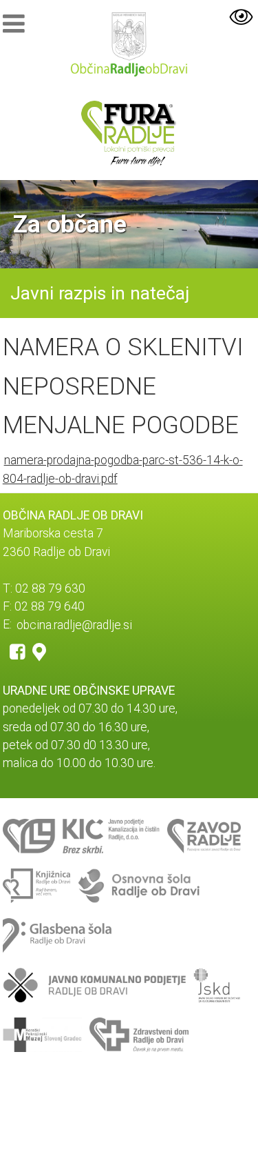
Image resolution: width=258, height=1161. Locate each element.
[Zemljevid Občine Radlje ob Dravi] (39, 651)
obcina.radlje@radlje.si (74, 624)
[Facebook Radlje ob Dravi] (17, 651)
